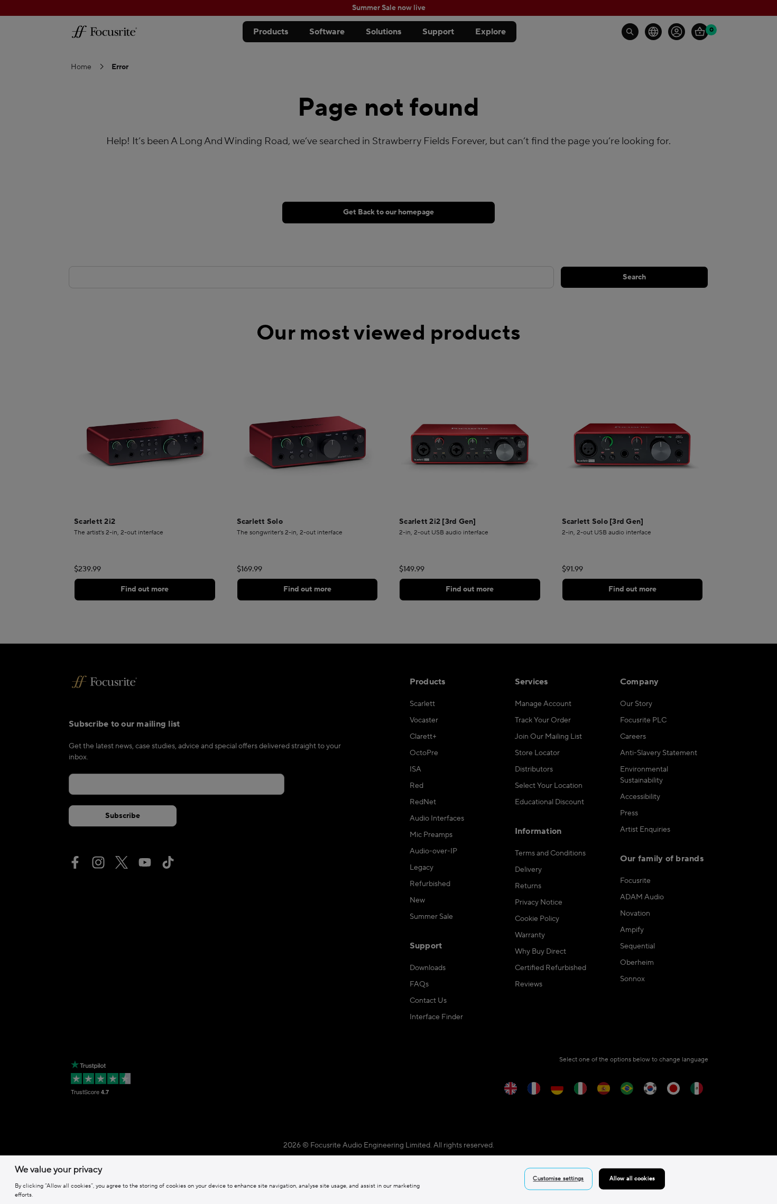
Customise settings (558, 1179)
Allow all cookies (632, 1179)
